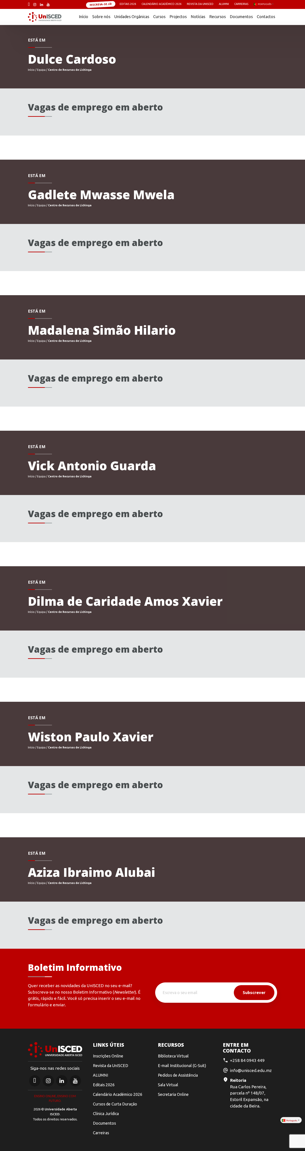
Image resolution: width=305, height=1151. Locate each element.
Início (83, 16)
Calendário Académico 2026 (162, 3)
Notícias (198, 16)
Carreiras (241, 3)
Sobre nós (101, 16)
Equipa (41, 69)
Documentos (241, 16)
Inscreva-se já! (101, 4)
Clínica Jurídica (106, 1113)
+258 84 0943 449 (247, 1060)
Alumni (224, 3)
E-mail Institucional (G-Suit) (182, 1065)
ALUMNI (100, 1075)
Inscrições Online (108, 1056)
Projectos (178, 16)
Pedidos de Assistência (178, 1075)
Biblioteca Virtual (173, 1056)
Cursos (159, 16)
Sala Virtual (168, 1084)
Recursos (217, 16)
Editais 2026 (128, 3)
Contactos (266, 16)
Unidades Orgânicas (131, 16)
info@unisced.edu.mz (251, 1070)
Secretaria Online (173, 1094)
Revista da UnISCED (200, 3)
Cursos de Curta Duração (115, 1104)
